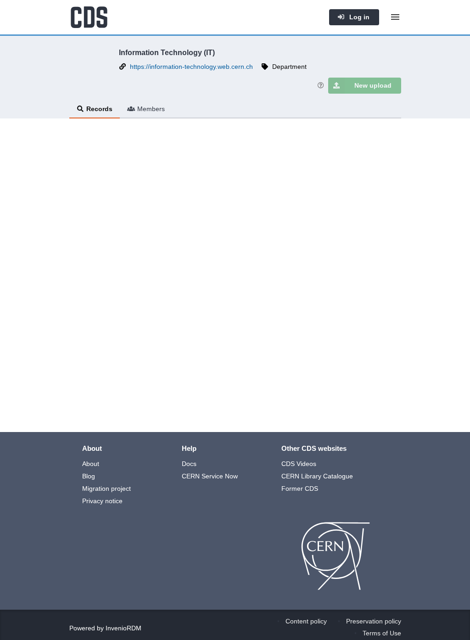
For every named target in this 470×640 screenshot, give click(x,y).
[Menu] (395, 17)
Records (99, 108)
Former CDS (299, 488)
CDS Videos (298, 463)
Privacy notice (102, 501)
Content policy (306, 621)
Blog (88, 476)
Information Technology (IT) (167, 52)
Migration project (106, 488)
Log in (358, 17)
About (90, 463)
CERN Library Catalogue (317, 476)
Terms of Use (382, 633)
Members (151, 108)
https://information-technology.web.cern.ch (191, 66)
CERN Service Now (210, 476)
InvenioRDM (123, 628)
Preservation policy (373, 621)
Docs (189, 463)
